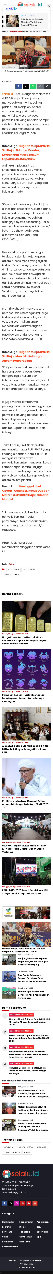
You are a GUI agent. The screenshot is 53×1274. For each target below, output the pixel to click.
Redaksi (12, 1261)
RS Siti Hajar (29, 570)
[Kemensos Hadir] (26, 912)
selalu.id (30, 1267)
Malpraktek (13, 570)
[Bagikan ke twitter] (26, 86)
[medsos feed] (35, 1203)
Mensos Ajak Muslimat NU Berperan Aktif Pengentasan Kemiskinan (33, 994)
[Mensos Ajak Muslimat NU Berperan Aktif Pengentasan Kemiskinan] (9, 992)
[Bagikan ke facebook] (18, 86)
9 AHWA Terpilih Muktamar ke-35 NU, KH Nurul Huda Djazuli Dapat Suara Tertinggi (24, 849)
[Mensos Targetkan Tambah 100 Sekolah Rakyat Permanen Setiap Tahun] (26, 934)
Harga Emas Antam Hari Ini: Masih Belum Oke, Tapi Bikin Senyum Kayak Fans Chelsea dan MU (24, 640)
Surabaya (8, 1147)
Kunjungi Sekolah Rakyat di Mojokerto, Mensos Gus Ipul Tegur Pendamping (33, 961)
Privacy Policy (26, 1264)
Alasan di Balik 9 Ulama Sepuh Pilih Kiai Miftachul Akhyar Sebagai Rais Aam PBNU (25, 749)
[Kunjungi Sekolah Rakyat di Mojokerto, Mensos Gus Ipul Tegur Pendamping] (9, 959)
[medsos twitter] (10, 1203)
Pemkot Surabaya (25, 1147)
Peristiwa (7, 1231)
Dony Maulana (15, 31)
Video (5, 1236)
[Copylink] (40, 86)
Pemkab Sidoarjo (12, 1152)
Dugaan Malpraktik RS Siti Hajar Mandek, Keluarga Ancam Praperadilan (26, 356)
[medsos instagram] (16, 1203)
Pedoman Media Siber (30, 1261)
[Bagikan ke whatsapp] (33, 86)
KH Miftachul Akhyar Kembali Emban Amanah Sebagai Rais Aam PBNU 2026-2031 (26, 804)
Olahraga (24, 1241)
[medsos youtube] (22, 1203)
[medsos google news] (28, 1203)
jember (27, 1152)
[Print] (47, 86)
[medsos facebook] (4, 1203)
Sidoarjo (41, 1147)
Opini (39, 1236)
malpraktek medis (12, 575)
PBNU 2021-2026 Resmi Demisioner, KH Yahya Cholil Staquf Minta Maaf (25, 892)
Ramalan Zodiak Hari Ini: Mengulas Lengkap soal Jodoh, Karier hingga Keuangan (23, 698)
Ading (12, 564)
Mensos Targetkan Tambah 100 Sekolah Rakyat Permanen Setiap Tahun (23, 950)
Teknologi (24, 1231)
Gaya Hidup (25, 1236)
